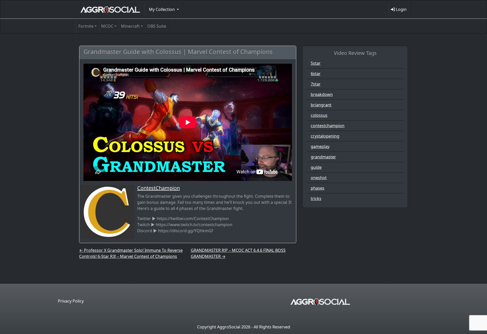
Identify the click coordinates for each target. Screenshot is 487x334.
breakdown (322, 94)
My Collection (162, 9)
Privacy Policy (71, 301)
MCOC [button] (107, 26)
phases (317, 188)
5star (316, 63)
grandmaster (323, 157)
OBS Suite (156, 26)
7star (316, 84)
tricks (316, 198)
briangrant (321, 105)
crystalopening (325, 136)
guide (316, 167)
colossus (319, 115)
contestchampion (327, 125)
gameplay (320, 146)
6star (316, 73)
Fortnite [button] (86, 26)
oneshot (319, 177)
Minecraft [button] (130, 26)
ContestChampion (158, 188)
